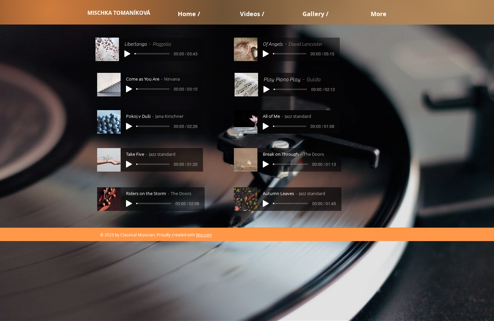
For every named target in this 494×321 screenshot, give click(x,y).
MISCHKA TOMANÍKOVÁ (118, 12)
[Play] (127, 53)
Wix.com (204, 234)
